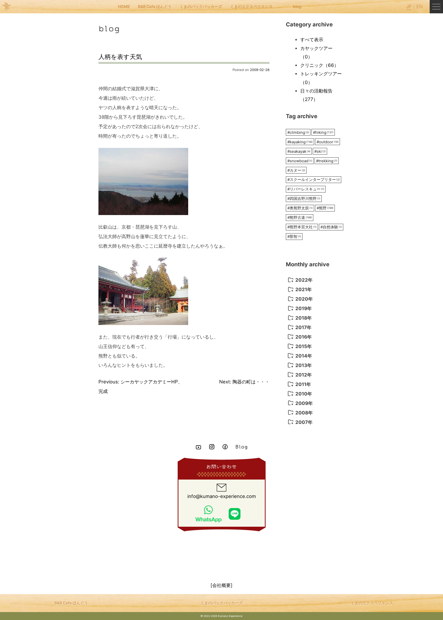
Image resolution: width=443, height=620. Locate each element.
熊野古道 (299, 217)
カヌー (296, 170)
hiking (323, 132)
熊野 (325, 208)
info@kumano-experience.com (221, 496)
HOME (124, 6)
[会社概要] (221, 585)
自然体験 (331, 227)
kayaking (300, 141)
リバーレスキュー (305, 189)
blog (297, 6)
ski (320, 151)
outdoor (328, 141)
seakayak (298, 151)
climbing (298, 132)
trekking (326, 160)
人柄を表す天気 (120, 56)
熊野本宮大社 (302, 227)
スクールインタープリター (313, 179)
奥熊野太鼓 (300, 208)
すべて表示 (311, 39)
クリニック (319, 65)
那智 (294, 236)
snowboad (299, 160)
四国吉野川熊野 (303, 198)
